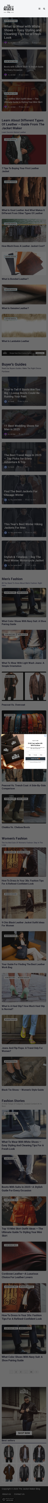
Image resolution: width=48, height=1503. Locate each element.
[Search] (44, 9)
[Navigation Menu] (39, 9)
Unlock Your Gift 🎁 (35, 758)
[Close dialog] (45, 736)
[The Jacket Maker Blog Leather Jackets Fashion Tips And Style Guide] (9, 9)
